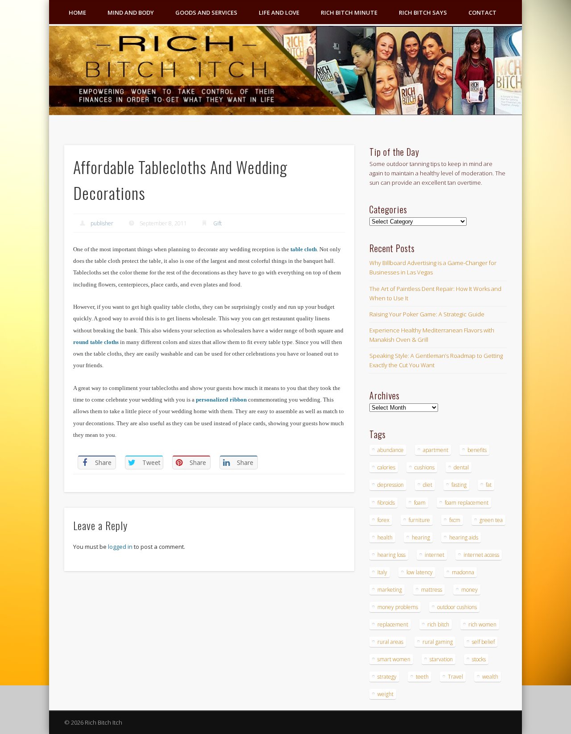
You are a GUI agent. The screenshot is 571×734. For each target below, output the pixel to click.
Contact (482, 12)
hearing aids (463, 537)
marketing (389, 589)
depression (390, 485)
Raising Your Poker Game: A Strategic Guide (426, 314)
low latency (419, 572)
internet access (481, 555)
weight (385, 694)
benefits (477, 450)
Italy (382, 572)
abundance (390, 450)
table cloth (303, 249)
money (469, 589)
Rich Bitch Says (423, 12)
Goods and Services (206, 12)
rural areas (390, 642)
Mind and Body (131, 12)
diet (427, 485)
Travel (455, 676)
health (385, 537)
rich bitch (438, 624)
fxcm (454, 520)
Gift (217, 223)
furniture (419, 520)
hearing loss (391, 555)
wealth (490, 676)
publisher (102, 223)
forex (383, 520)
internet (434, 555)
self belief (483, 642)
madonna (463, 572)
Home (77, 12)
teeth (422, 676)
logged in (120, 547)
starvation (441, 659)
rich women (482, 624)
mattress (431, 589)
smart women (393, 659)
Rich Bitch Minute (349, 12)
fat (489, 485)
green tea (491, 520)
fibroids (386, 502)
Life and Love (279, 12)
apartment (435, 450)
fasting (459, 485)
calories (386, 467)
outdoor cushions (457, 607)
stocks (479, 659)
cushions (424, 467)
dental (461, 467)
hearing (421, 537)
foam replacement (466, 502)
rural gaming (437, 642)
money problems (397, 607)
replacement (392, 624)
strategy (387, 676)
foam (420, 502)
